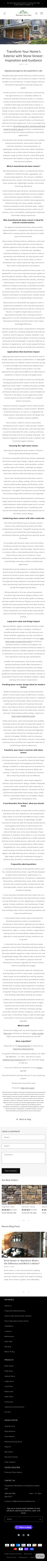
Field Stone (9, 1371)
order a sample (37, 1033)
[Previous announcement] (4, 3)
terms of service (24, 1046)
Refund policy (28, 1554)
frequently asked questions (23, 1049)
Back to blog (25, 1119)
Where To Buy (9, 1352)
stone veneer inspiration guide (23, 716)
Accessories (9, 1402)
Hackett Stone (10, 1376)
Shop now (7, 1033)
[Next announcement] (42, 3)
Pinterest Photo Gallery (13, 1472)
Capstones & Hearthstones (14, 1407)
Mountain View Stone (15, 1554)
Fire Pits (7, 1412)
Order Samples (10, 1462)
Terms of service (11, 1557)
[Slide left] (18, 1220)
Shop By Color (10, 1426)
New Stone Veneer (11, 1457)
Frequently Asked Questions (15, 1311)
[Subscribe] (39, 1519)
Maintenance (9, 1336)
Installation (9, 1326)
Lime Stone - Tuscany (28, 1207)
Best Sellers (9, 1452)
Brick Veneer (9, 1366)
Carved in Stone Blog (12, 1467)
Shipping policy (23, 1557)
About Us (8, 1306)
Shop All (8, 1447)
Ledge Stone (9, 1381)
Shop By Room (10, 1431)
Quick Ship (8, 1341)
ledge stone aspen (27, 1088)
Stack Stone (9, 1397)
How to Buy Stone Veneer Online (17, 1321)
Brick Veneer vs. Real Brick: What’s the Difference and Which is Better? (22, 1262)
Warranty (8, 1347)
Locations (8, 1331)
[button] (4, 13)
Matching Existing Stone (13, 1442)
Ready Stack (9, 1391)
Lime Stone (9, 1386)
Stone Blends (9, 1436)
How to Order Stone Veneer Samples (18, 1316)
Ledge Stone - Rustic (8, 1207)
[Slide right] (28, 1220)
